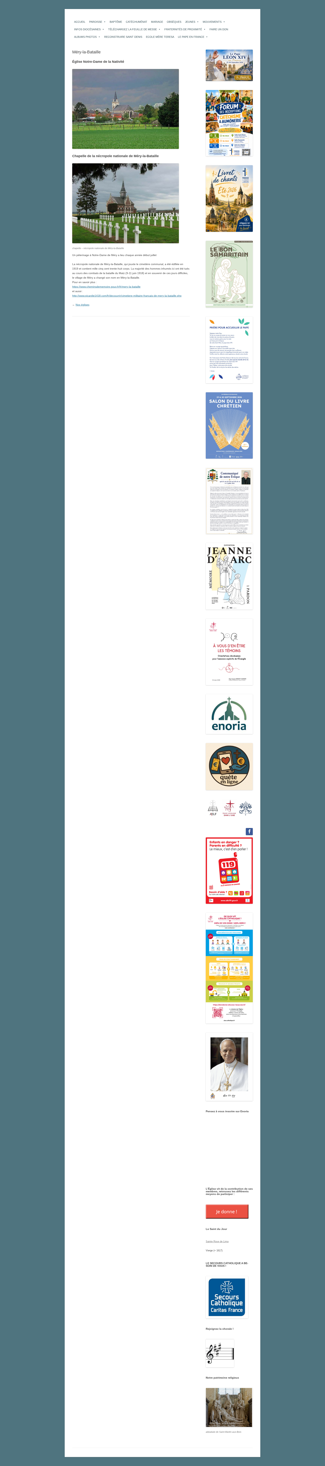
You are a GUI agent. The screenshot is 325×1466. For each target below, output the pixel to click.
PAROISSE (95, 21)
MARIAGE (157, 21)
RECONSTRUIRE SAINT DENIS (123, 36)
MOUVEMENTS (212, 21)
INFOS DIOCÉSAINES (87, 29)
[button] (213, 807)
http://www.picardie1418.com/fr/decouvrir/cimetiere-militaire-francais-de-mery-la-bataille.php (126, 295)
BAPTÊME (116, 21)
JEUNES (190, 21)
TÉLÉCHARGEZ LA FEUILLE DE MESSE (132, 29)
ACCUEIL (79, 21)
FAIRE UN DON (219, 29)
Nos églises (82, 304)
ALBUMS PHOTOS (85, 36)
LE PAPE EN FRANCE (191, 36)
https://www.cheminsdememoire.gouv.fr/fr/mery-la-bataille (106, 286)
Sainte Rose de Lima (217, 1241)
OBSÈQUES (174, 21)
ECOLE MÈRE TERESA (160, 36)
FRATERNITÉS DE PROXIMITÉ (183, 29)
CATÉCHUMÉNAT (136, 21)
